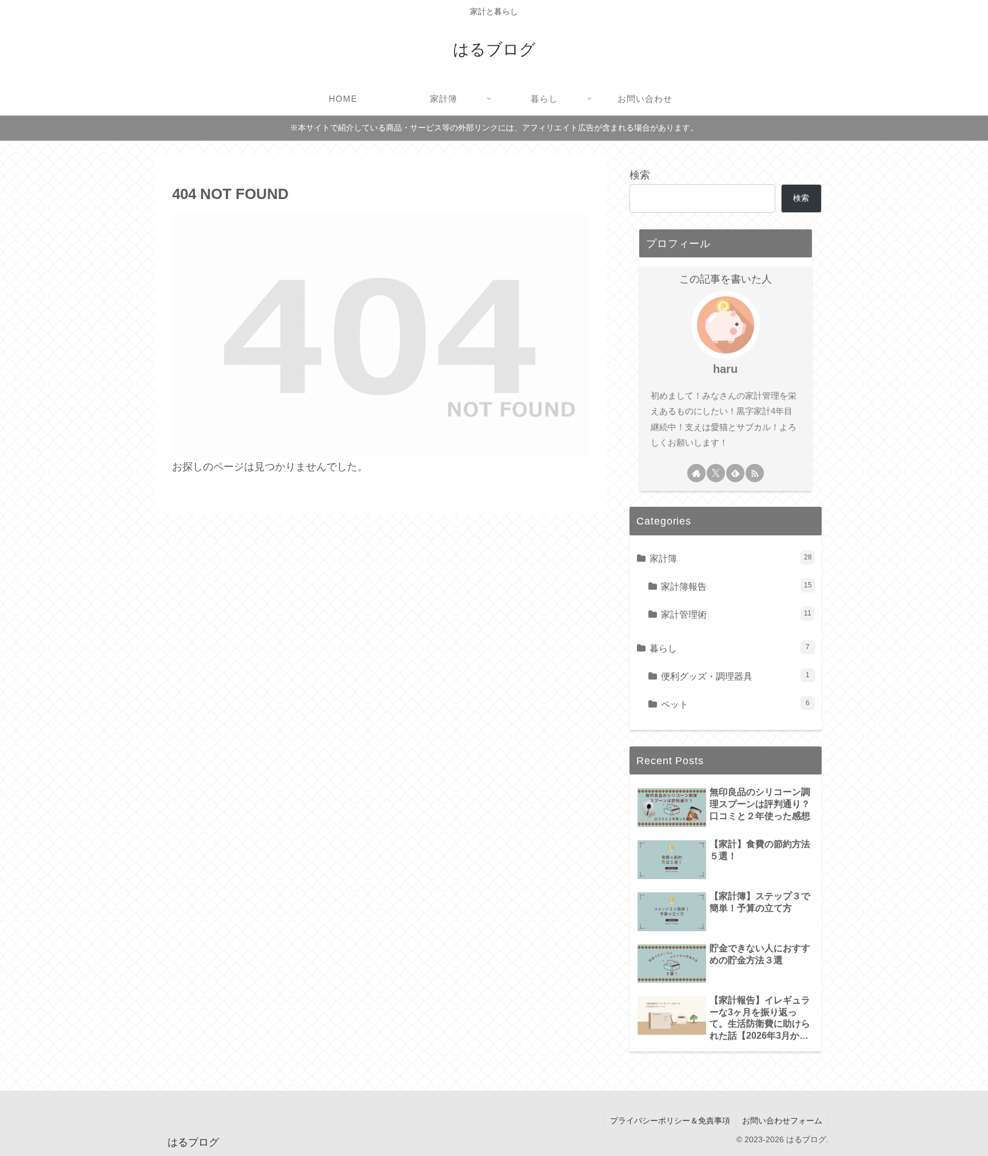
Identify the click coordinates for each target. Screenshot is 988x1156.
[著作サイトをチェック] (696, 473)
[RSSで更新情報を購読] (755, 473)
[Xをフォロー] (716, 473)
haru (725, 369)
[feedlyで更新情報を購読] (735, 473)
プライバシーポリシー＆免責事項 (670, 1120)
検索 (640, 175)
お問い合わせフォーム (782, 1120)
